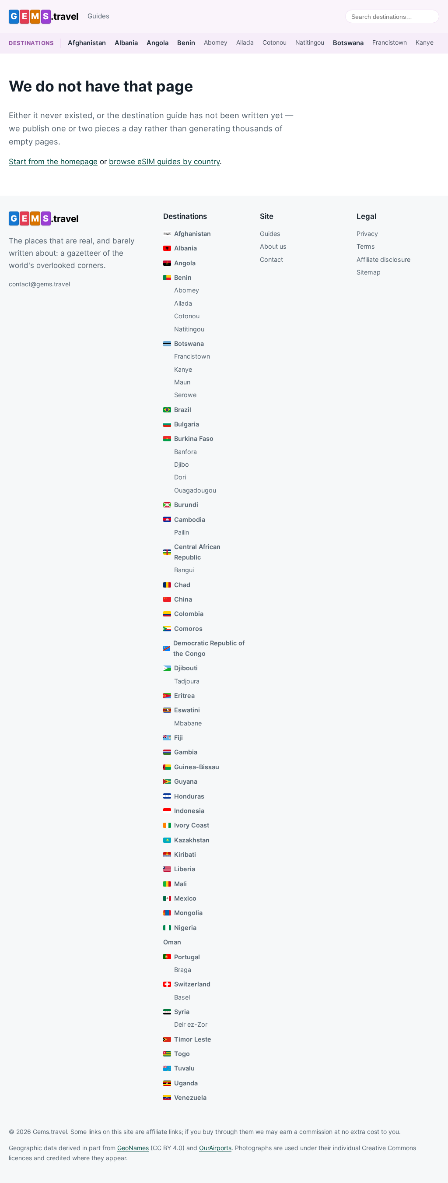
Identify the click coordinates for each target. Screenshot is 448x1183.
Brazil (182, 409)
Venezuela (190, 1097)
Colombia (188, 613)
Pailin (181, 532)
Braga (182, 969)
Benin (186, 43)
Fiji (178, 737)
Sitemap (369, 272)
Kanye (425, 42)
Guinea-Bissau (196, 767)
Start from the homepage (53, 161)
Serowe (185, 394)
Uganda (186, 1083)
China (183, 599)
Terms (366, 246)
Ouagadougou (195, 490)
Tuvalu (184, 1068)
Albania (126, 43)
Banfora (185, 451)
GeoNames (133, 1147)
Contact (271, 259)
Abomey (216, 42)
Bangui (184, 570)
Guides (98, 16)
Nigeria (185, 927)
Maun (182, 382)
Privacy (367, 233)
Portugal (187, 957)
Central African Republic (197, 552)
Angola (157, 43)
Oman (172, 942)
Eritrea (184, 695)
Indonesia (189, 810)
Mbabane (188, 723)
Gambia (185, 752)
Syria (181, 1011)
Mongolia (188, 912)
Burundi (186, 504)
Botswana (348, 43)
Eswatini (187, 710)
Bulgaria (186, 424)
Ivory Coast (191, 825)
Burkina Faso (194, 438)
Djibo (181, 464)
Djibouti (186, 668)
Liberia (184, 869)
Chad (182, 584)
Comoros (188, 628)
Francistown (389, 42)
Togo (182, 1053)
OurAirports (215, 1147)
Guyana (185, 781)
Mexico (185, 898)
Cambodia (189, 519)
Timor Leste (192, 1039)
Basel (182, 997)
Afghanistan (87, 43)
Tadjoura (187, 681)
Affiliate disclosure (383, 259)
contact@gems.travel (39, 284)
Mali (180, 883)
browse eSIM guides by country (164, 161)
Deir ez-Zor (190, 1024)
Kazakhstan (192, 840)
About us (273, 246)
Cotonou (274, 42)
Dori (180, 477)
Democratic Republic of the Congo (209, 648)
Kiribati (185, 854)
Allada (245, 42)
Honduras (189, 796)
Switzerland (192, 984)
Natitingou (309, 42)
